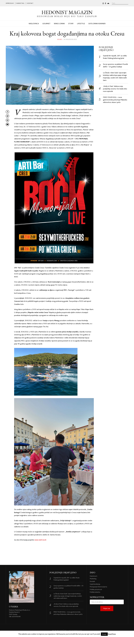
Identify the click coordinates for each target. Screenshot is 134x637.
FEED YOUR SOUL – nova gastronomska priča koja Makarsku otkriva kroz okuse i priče (115, 99)
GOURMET (46, 24)
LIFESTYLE (81, 24)
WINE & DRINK (59, 24)
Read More (112, 634)
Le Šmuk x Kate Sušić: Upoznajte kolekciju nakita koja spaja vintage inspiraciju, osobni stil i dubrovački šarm (68, 596)
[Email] (7, 124)
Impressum (10, 3)
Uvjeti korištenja (95, 584)
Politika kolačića (95, 592)
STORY (70, 24)
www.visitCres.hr (40, 540)
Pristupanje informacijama (98, 587)
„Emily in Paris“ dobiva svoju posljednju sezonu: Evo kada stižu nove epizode (115, 88)
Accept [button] (104, 634)
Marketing (20, 3)
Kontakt (30, 3)
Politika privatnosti (96, 589)
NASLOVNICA (34, 24)
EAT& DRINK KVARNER (96, 24)
